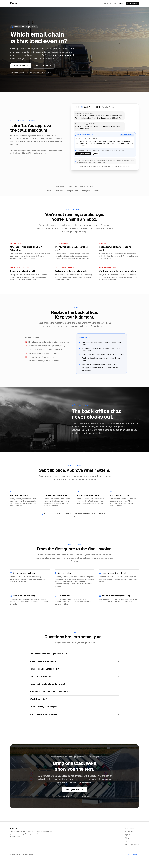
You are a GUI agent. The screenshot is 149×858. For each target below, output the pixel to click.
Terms (127, 841)
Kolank (13, 3)
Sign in (121, 3)
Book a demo (132, 3)
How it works (106, 3)
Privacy (127, 838)
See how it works (43, 65)
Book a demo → (133, 855)
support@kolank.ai (132, 845)
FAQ (114, 3)
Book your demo (73, 789)
